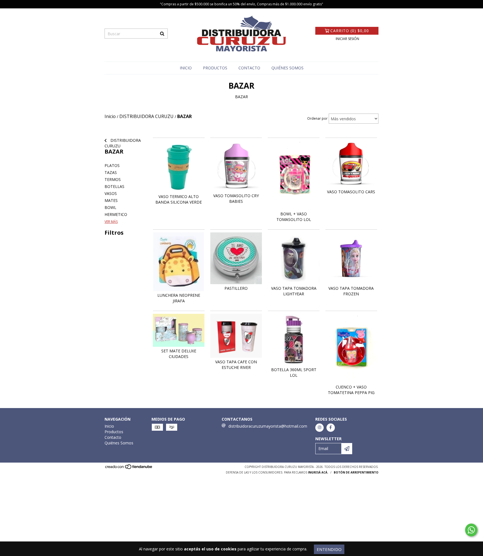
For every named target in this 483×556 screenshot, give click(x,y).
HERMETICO (116, 214)
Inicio (186, 67)
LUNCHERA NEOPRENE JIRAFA (178, 298)
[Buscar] (162, 34)
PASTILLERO (236, 288)
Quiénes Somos (287, 67)
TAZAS (111, 172)
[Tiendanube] (129, 468)
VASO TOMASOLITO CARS (351, 191)
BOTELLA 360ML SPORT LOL (293, 372)
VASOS (111, 193)
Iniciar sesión (347, 38)
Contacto (249, 67)
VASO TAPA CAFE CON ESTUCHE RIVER (236, 364)
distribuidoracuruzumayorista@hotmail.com (267, 426)
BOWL (110, 207)
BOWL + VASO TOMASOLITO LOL (293, 216)
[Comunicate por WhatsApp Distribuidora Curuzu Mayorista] (471, 530)
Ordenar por (317, 118)
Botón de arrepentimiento (356, 472)
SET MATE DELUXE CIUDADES (178, 353)
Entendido (329, 549)
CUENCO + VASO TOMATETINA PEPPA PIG (351, 389)
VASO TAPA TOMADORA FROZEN (351, 291)
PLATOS (112, 165)
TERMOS (113, 179)
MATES (111, 200)
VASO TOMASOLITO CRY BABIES (236, 198)
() (349, 30)
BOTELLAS (114, 186)
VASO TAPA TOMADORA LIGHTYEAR (293, 291)
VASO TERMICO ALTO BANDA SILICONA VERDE (178, 199)
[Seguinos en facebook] (330, 427)
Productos (215, 67)
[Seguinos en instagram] (319, 427)
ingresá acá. (318, 472)
